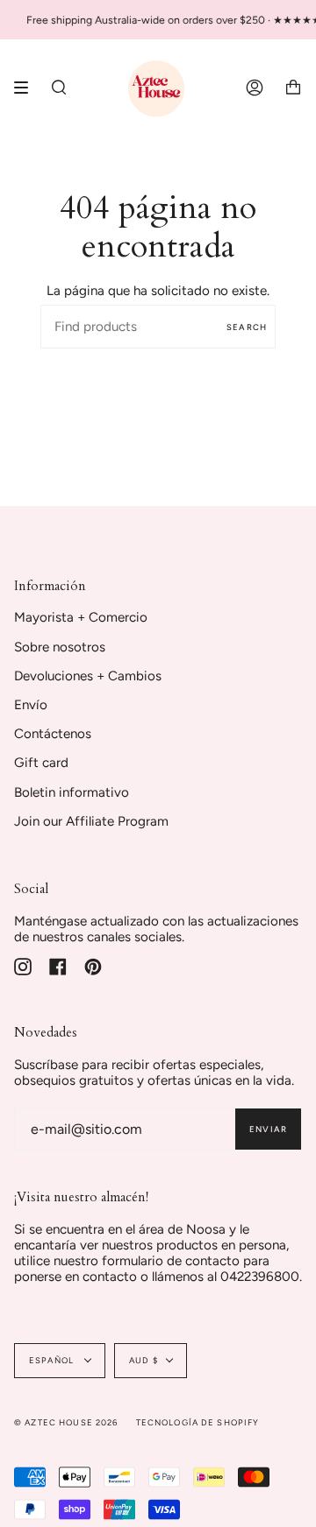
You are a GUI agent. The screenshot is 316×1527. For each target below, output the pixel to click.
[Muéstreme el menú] (27, 87)
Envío (30, 705)
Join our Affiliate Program (91, 821)
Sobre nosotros (59, 647)
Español (52, 1360)
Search (246, 327)
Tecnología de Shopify (198, 1422)
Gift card (41, 763)
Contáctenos (52, 734)
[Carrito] (293, 87)
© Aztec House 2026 (66, 1422)
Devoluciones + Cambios (88, 676)
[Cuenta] (254, 87)
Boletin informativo (71, 792)
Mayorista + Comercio (80, 617)
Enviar (268, 1129)
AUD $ (143, 1360)
